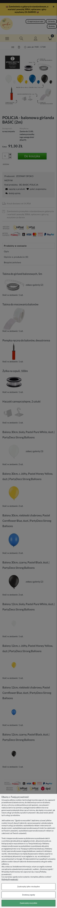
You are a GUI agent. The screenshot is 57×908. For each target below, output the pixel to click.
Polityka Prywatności (10, 879)
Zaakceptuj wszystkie (28, 903)
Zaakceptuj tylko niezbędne (28, 887)
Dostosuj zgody (28, 895)
